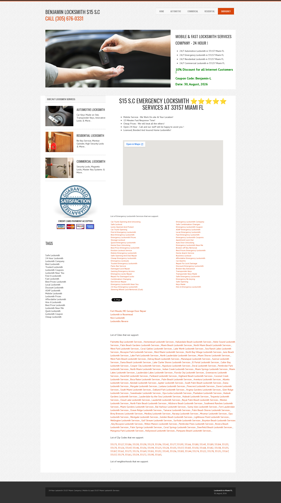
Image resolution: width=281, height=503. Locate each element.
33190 (150, 454)
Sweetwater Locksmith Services (145, 393)
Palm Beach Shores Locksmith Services (211, 410)
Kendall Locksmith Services (143, 382)
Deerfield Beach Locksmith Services (214, 427)
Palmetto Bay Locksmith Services (126, 341)
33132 (158, 451)
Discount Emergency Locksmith (190, 266)
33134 (136, 454)
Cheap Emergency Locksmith (123, 258)
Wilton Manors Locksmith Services (160, 423)
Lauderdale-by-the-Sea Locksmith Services (160, 396)
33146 (136, 447)
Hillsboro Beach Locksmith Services (185, 403)
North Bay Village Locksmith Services (203, 352)
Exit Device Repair (118, 281)
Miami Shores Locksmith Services (214, 355)
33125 (158, 447)
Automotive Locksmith (91, 109)
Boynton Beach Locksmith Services (218, 420)
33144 (188, 451)
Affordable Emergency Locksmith (190, 258)
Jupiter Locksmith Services (170, 382)
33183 (188, 447)
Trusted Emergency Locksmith (124, 263)
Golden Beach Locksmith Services (176, 417)
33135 (225, 447)
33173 (128, 451)
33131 (218, 451)
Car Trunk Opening (119, 229)
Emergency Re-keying (185, 279)
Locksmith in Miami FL (223, 490)
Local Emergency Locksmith (188, 232)
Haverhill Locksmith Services (134, 376)
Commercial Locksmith (91, 161)
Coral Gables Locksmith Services (156, 348)
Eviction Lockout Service (121, 250)
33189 (210, 444)
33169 (143, 451)
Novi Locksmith (117, 317)
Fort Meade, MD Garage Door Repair (128, 311)
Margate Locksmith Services (143, 386)
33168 (203, 447)
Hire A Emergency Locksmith (188, 287)
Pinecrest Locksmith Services (201, 386)
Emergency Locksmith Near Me (189, 245)
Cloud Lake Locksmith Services (135, 399)
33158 (217, 447)
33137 (180, 447)
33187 (113, 451)
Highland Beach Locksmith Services (196, 376)
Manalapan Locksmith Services (195, 358)
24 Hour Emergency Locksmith (124, 287)
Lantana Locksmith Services (172, 386)
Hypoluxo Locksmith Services (176, 365)
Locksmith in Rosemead (121, 314)
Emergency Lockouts (120, 261)
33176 (136, 451)
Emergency (226, 11)
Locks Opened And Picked (122, 227)
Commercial (192, 11)
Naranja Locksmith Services (185, 413)
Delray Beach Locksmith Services (163, 358)
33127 (121, 444)
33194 (150, 447)
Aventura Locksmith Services (207, 379)
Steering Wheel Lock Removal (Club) (127, 289)
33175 (113, 444)
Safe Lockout (116, 224)
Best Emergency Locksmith (122, 235)
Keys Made (180, 284)
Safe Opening (182, 281)
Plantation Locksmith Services (207, 393)
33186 (128, 444)
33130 (136, 444)
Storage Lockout (118, 240)
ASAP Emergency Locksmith (188, 229)
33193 (180, 444)
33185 (180, 451)
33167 (225, 451)
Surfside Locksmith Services (187, 420)
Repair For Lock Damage (186, 263)
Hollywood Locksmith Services (160, 430)
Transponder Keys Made (186, 274)
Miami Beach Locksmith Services (176, 345)
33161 (128, 454)
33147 (128, 447)
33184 (217, 444)
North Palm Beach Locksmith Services (148, 403)
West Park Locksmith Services (124, 348)
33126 (121, 447)
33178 (210, 451)
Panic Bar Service (118, 266)
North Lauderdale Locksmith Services (178, 355)
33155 (173, 447)
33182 (210, 447)
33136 (143, 447)
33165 (158, 454)
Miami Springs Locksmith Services (211, 369)
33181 (150, 451)
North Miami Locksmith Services (145, 369)
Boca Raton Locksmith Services (145, 379)
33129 (150, 444)
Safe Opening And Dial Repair (124, 255)
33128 (165, 447)
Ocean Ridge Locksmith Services (146, 410)
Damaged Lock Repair (120, 268)
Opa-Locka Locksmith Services (177, 393)
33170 (113, 447)
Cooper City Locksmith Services (145, 365)
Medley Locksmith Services (157, 413)
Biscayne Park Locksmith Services (136, 352)
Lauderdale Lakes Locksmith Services (154, 372)
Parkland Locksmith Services (163, 376)
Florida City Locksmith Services (189, 372)
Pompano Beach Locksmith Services (193, 430)
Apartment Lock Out (185, 240)
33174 (195, 451)
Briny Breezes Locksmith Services (126, 413)
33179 (121, 454)
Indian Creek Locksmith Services (178, 369)
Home (161, 11)
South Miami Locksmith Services (135, 389)
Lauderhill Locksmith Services (166, 399)
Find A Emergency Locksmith (123, 232)
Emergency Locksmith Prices (123, 237)
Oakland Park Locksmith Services (168, 389)
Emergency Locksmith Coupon (189, 227)
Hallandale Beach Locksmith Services (193, 341)
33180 (195, 444)
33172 (143, 454)
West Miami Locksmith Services (169, 352)
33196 (158, 444)
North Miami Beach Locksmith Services (212, 345)
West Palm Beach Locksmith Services (128, 358)
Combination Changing (121, 279)
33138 (143, 444)
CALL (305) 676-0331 (64, 18)
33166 (188, 444)
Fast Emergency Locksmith (188, 235)
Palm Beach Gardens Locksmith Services (139, 345)
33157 (113, 454)
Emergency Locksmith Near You (125, 284)
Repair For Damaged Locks (122, 276)
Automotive (175, 11)
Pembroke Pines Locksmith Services (196, 423)
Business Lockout (183, 255)
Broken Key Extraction (185, 268)
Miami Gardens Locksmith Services (137, 406)
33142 (165, 444)
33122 (203, 451)
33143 (203, 444)
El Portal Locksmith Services (205, 362)
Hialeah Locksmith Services (195, 396)
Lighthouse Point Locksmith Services (211, 417)
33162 (121, 451)
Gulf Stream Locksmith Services (156, 420)
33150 (195, 447)
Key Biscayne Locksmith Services (127, 423)
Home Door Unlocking (120, 245)
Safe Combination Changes (188, 224)
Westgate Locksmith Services (144, 417)
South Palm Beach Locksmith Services (203, 382)
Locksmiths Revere (119, 321)
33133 (225, 444)
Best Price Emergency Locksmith (125, 248)
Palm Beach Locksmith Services (177, 379)
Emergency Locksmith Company (190, 221)
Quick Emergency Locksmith (123, 242)
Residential (210, 11)
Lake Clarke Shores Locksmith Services (171, 362)
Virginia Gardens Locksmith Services (203, 389)
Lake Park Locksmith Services (144, 355)
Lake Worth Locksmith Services (188, 348)
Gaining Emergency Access (123, 271)
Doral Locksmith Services (204, 365)
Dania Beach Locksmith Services (135, 362)
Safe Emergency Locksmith (188, 276)
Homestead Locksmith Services (159, 341)
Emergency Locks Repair (121, 274)
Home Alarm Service (185, 253)
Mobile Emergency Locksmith (124, 253)
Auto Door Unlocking (185, 242)
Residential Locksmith (90, 135)
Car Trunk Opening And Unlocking (125, 221)
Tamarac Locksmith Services (176, 410)
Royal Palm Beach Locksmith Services (200, 399)
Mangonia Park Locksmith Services (127, 430)
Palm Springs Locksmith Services (146, 427)
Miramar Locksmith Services (213, 413)
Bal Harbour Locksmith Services (170, 406)
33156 (173, 451)
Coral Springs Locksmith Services (180, 427)
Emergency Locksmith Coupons (190, 237)
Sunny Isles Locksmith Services (202, 406)
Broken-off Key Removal (186, 248)
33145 (165, 451)
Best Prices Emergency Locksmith (191, 250)
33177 (173, 444)
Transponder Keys (184, 271)
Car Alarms (181, 261)
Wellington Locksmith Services (125, 420)
